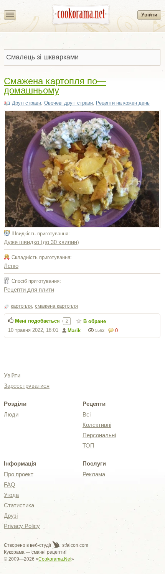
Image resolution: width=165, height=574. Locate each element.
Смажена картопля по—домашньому (55, 85)
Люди (11, 414)
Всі (86, 414)
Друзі (11, 515)
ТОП (88, 445)
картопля (21, 306)
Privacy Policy (22, 526)
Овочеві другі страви (68, 103)
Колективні (96, 424)
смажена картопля (56, 306)
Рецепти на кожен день (123, 103)
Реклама (93, 474)
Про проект (18, 474)
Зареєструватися (27, 385)
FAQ (9, 484)
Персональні (99, 435)
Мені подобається (37, 321)
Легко (11, 265)
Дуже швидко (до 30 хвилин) (41, 242)
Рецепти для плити (29, 289)
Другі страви (26, 103)
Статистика (19, 505)
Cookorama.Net (54, 559)
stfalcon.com (74, 545)
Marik (74, 330)
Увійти (149, 15)
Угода (11, 495)
